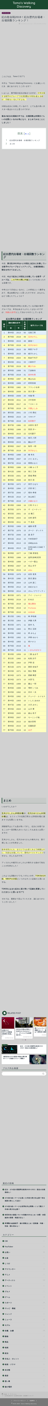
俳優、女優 (25, 1331)
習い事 (24, 1381)
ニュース (25, 1319)
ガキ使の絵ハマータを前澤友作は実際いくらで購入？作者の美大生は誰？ (25, 1208)
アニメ (24, 1275)
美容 (24, 1376)
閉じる (27, 134)
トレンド (24, 1314)
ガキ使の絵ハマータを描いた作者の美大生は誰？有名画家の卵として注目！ (25, 1199)
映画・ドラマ (24, 1364)
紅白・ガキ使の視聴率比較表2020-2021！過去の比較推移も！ (25, 1191)
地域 (25, 1347)
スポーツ (25, 1303)
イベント (24, 1286)
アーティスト (6, 13)
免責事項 (32, 1400)
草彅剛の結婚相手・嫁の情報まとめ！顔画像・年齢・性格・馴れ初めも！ (25, 1225)
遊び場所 (24, 1387)
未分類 (24, 1370)
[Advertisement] (24, 51)
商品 (24, 1342)
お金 (24, 1258)
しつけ (24, 1263)
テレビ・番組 (24, 1308)
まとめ (12, 144)
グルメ (24, 1291)
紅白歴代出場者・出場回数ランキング (25, 140)
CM (24, 1241)
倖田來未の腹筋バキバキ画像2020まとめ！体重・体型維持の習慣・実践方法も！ (25, 1216)
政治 (24, 1353)
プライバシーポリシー (20, 1400)
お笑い (25, 1252)
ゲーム (24, 1297)
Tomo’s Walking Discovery (24, 4)
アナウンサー (25, 1269)
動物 (24, 1336)
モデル (24, 1325)
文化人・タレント (25, 1359)
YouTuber (24, 1247)
